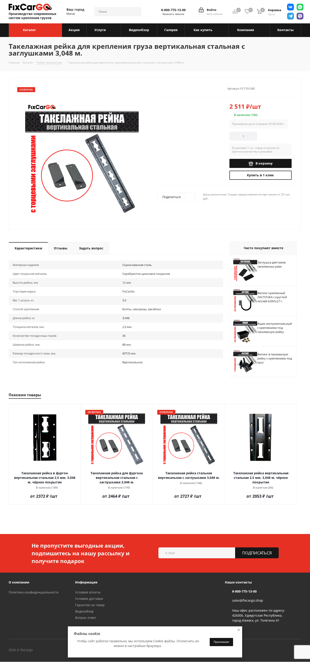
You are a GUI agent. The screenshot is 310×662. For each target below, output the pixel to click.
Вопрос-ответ (85, 617)
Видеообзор (84, 611)
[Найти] (135, 11)
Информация (86, 582)
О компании (19, 582)
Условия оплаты (88, 592)
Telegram (62, 650)
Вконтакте (51, 650)
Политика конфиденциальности (34, 592)
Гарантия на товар (90, 605)
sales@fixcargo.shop (247, 600)
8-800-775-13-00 (173, 10)
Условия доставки (89, 598)
